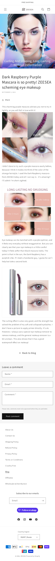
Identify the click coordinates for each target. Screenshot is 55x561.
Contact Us (10, 435)
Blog (7, 471)
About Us (9, 430)
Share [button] (7, 100)
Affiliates (9, 478)
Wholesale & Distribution (16, 484)
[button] (5, 9)
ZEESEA (23, 556)
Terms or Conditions (14, 460)
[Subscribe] (43, 501)
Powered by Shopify (33, 556)
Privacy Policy (11, 454)
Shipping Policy (12, 442)
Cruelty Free (10, 465)
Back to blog (29, 352)
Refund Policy (11, 448)
